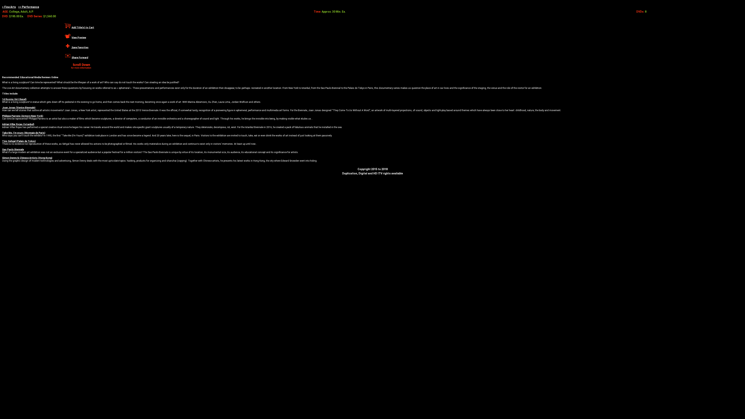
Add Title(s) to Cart (83, 27)
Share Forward (80, 57)
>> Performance (28, 7)
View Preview (79, 37)
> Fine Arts (9, 7)
